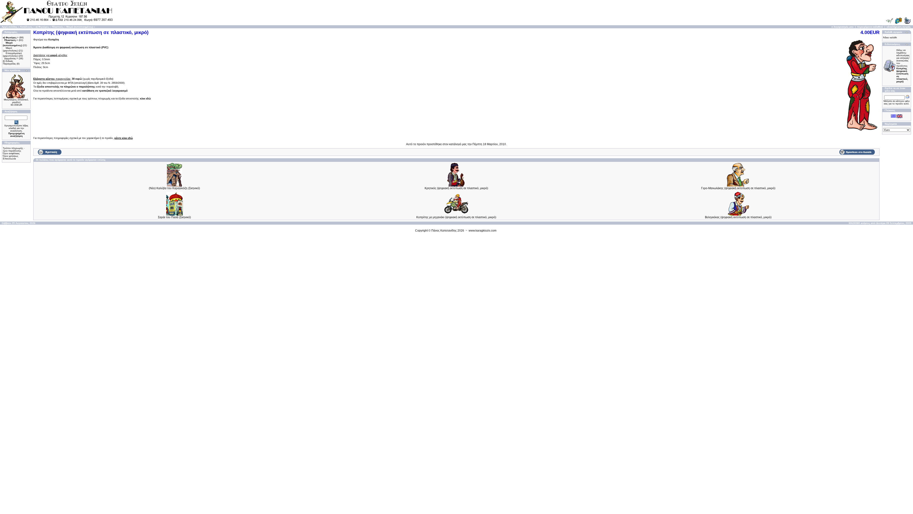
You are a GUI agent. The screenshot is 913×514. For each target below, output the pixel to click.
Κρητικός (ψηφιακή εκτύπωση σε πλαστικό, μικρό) (456, 188)
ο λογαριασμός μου (842, 26)
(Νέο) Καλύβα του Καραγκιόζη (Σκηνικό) (174, 188)
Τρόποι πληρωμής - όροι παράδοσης (13, 149)
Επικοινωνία (9, 158)
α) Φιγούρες (42, 26)
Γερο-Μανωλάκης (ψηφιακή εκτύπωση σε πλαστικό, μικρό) (738, 188)
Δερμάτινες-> (11, 58)
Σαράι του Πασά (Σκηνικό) (174, 217)
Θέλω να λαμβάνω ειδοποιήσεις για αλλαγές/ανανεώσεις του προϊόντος (903, 66)
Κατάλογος (26, 26)
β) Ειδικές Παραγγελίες (9, 62)
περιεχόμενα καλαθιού (870, 26)
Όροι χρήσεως (10, 156)
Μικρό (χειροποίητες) (10, 49)
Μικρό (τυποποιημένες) (79, 26)
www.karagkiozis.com (482, 230)
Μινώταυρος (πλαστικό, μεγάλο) (16, 101)
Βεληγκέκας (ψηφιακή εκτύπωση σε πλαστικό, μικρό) (738, 217)
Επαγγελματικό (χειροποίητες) (12, 54)
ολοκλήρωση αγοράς (899, 26)
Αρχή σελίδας (9, 26)
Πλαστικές (57, 26)
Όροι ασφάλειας (11, 153)
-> (11, 37)
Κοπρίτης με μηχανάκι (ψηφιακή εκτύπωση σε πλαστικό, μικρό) (456, 217)
